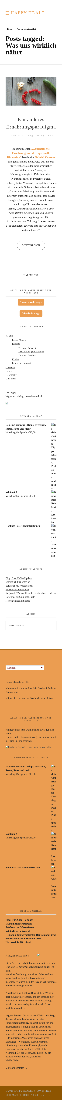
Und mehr (11, 378)
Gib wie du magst (31, 313)
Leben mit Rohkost (21, 363)
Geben (9, 371)
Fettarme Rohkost (27, 348)
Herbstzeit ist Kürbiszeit (18, 600)
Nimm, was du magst (31, 302)
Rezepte (16, 343)
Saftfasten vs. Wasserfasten (19, 585)
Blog (30, 135)
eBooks (9, 335)
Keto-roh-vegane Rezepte (31, 351)
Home (9, 29)
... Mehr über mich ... (16, 1067)
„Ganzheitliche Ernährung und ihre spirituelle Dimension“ (28, 153)
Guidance (10, 367)
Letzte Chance (19, 340)
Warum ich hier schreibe (18, 582)
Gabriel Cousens (45, 157)
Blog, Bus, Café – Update (19, 578)
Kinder (15, 359)
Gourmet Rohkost (27, 355)
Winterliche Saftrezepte (17, 589)
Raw (50, 135)
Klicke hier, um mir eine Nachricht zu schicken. (29, 698)
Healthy (40, 135)
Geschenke (11, 375)
